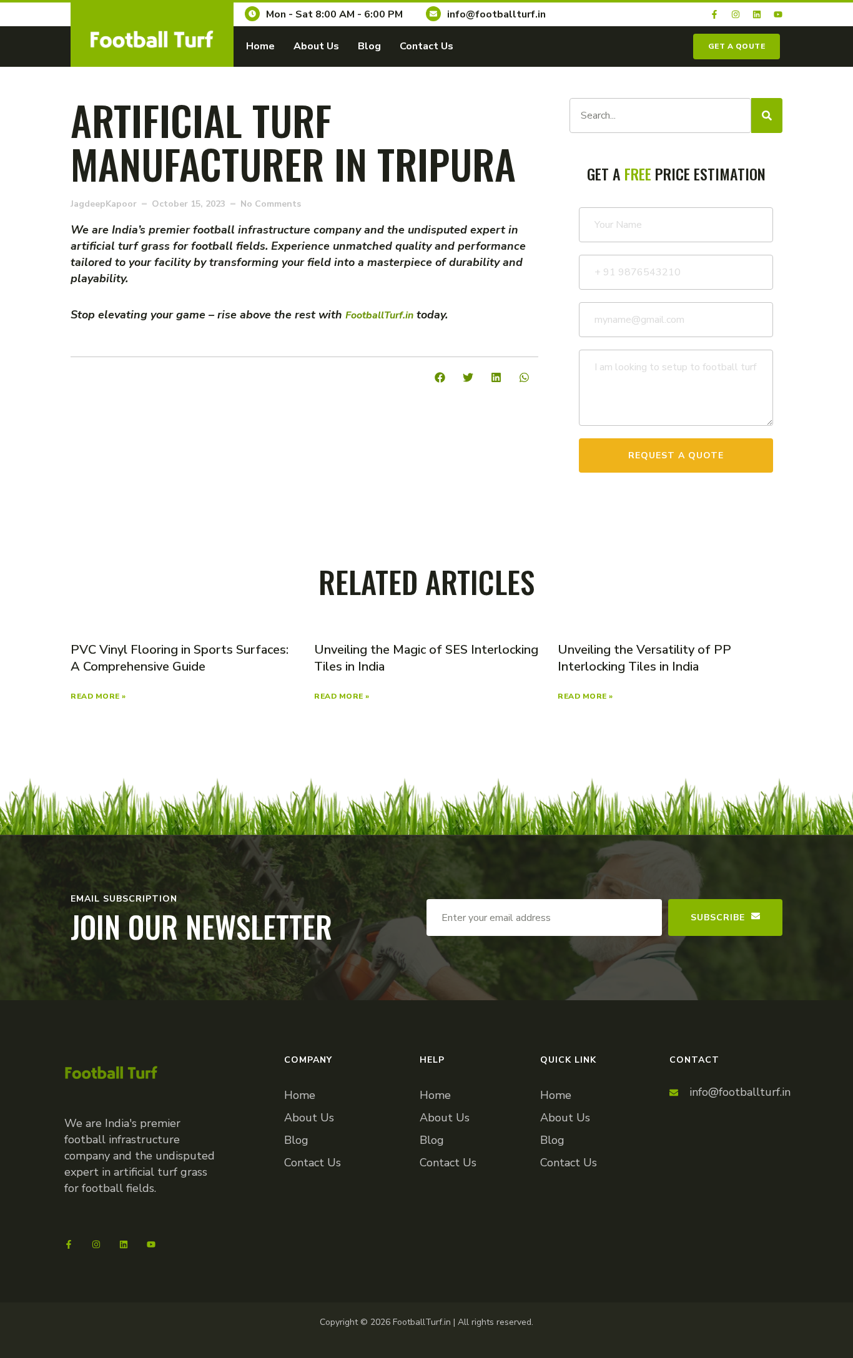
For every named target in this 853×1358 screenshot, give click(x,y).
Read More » (98, 696)
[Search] (766, 115)
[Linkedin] (756, 14)
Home (260, 46)
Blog (369, 46)
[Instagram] (735, 14)
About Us (316, 46)
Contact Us (426, 46)
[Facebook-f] (714, 14)
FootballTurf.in (379, 315)
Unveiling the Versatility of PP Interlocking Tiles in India (644, 658)
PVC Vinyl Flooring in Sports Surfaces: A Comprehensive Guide (179, 658)
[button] (440, 377)
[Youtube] (778, 14)
